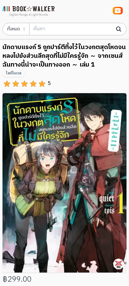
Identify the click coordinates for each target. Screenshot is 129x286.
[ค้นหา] (118, 29)
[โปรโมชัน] (118, 11)
